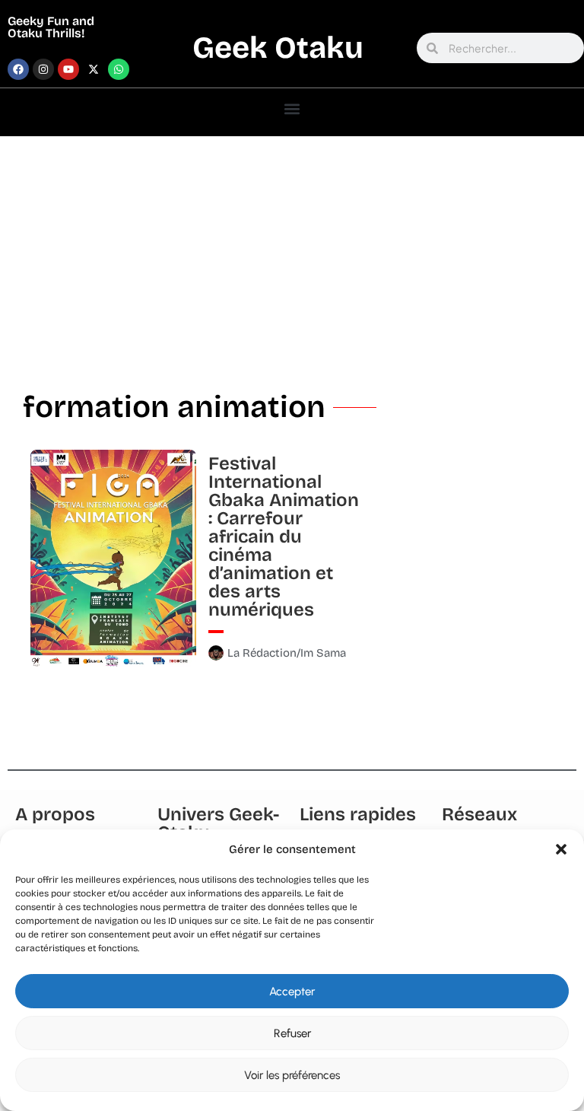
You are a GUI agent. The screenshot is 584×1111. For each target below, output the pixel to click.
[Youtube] (68, 69)
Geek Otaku (277, 48)
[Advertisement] (292, 250)
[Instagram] (43, 69)
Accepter (292, 991)
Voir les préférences (292, 1075)
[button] (561, 849)
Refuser (292, 1033)
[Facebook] (18, 69)
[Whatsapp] (118, 69)
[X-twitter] (93, 69)
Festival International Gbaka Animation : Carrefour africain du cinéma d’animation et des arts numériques (283, 536)
